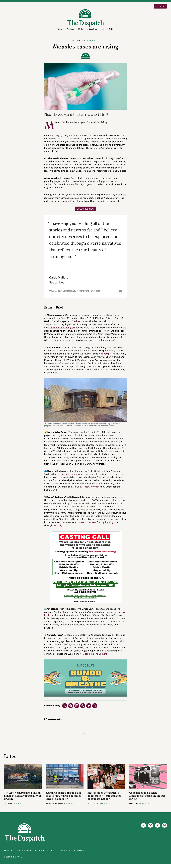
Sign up (8, 850)
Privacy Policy (43, 850)
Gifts (80, 29)
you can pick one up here (93, 653)
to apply (57, 525)
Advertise (92, 29)
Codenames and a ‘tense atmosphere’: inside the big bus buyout (147, 795)
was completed (107, 353)
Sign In (110, 29)
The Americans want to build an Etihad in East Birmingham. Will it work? (22, 795)
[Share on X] (64, 705)
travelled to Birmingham (62, 327)
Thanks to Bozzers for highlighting (94, 522)
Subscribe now (85, 209)
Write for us (24, 850)
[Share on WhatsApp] (82, 705)
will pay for (58, 435)
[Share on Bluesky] (88, 705)
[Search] (103, 29)
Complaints (63, 850)
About (60, 29)
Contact (79, 850)
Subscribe (160, 6)
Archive (70, 29)
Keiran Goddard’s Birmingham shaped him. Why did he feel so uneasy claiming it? (63, 795)
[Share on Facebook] (70, 705)
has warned (82, 321)
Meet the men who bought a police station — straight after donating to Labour (104, 795)
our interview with (89, 486)
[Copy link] (94, 705)
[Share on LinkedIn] (76, 705)
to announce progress (68, 474)
